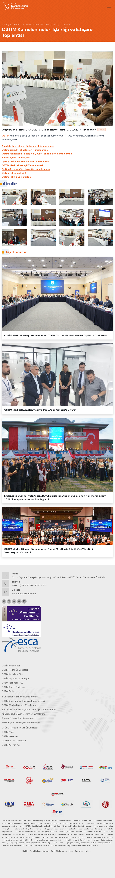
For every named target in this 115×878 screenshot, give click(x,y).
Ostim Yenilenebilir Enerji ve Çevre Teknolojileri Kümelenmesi (37, 153)
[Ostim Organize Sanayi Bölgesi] (9, 767)
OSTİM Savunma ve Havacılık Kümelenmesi (23, 701)
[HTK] (57, 812)
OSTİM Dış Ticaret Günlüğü (15, 678)
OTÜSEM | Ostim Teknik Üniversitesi (20, 727)
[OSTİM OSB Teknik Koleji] (86, 767)
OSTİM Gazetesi (10, 736)
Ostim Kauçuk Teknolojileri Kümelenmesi (25, 149)
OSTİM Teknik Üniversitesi (15, 670)
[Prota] (86, 780)
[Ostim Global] (57, 793)
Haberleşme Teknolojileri (16, 157)
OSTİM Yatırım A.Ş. (11, 745)
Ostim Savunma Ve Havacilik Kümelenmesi (26, 169)
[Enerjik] (67, 804)
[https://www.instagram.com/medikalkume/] (9, 601)
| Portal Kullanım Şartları (39, 851)
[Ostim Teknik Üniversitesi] (67, 767)
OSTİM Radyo (8, 691)
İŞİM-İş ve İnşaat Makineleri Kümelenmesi (25, 161)
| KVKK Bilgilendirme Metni (61, 851)
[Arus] (86, 804)
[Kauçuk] (105, 804)
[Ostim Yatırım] (48, 767)
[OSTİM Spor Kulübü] (29, 780)
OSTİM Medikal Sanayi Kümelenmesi (22, 165)
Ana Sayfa (6, 24)
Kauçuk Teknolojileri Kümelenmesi (18, 718)
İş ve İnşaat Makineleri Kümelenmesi (20, 696)
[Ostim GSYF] (67, 780)
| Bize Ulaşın (79, 851)
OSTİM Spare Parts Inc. (13, 687)
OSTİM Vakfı (8, 732)
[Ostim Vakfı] (29, 767)
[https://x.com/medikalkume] (14, 601)
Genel (101, 130)
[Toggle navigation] (109, 6)
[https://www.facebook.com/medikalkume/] (4, 601)
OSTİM (5, 135)
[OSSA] (29, 804)
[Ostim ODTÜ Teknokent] (9, 780)
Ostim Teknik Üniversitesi (16, 176)
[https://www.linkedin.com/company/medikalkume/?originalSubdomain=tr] (24, 601)
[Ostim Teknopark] (105, 767)
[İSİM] (9, 804)
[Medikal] (48, 804)
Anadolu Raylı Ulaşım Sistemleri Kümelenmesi (28, 146)
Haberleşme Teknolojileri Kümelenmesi (21, 722)
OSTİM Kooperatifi (11, 665)
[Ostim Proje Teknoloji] (105, 780)
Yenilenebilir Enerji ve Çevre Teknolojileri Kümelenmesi (29, 709)
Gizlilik (25, 851)
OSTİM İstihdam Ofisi (12, 674)
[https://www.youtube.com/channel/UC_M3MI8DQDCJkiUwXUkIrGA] (19, 601)
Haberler (18, 24)
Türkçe (88, 851)
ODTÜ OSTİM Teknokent (14, 740)
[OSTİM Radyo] (48, 780)
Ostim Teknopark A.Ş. (14, 173)
